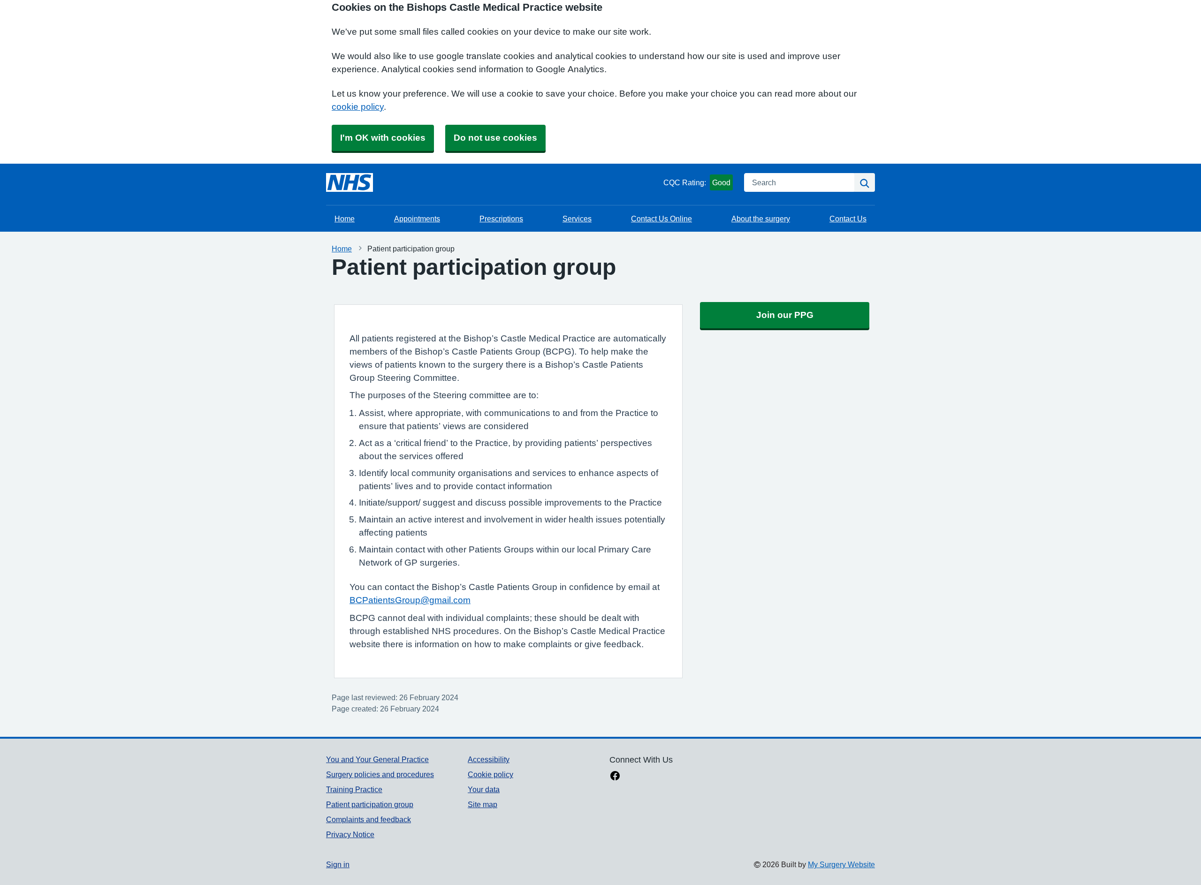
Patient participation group (369, 804)
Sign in (338, 864)
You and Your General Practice (377, 759)
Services (577, 218)
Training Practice (354, 789)
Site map (482, 804)
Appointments (417, 218)
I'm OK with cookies (383, 137)
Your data (484, 789)
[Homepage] (349, 182)
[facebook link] (615, 776)
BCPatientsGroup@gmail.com (410, 600)
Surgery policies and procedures (380, 774)
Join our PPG (784, 314)
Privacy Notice (350, 834)
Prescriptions (501, 218)
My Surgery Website (841, 864)
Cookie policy (490, 774)
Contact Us (848, 218)
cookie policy (358, 106)
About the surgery (760, 218)
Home (344, 218)
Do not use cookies (495, 137)
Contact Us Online (661, 218)
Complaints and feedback (368, 819)
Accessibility (488, 759)
